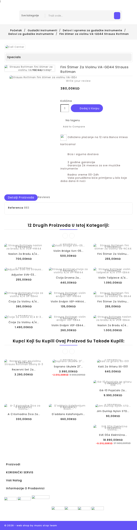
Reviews (44, 197)
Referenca (15, 207)
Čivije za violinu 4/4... (24, 322)
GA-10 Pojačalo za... (113, 390)
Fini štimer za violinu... (113, 254)
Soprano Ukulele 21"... (68, 366)
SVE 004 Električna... (113, 435)
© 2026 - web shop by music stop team (30, 525)
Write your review (76, 80)
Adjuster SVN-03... (23, 274)
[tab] (21, 197)
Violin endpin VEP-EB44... (68, 325)
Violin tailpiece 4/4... (113, 277)
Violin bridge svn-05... (68, 251)
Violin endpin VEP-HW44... (68, 301)
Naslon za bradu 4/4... (23, 254)
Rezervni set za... (24, 369)
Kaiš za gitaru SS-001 (113, 366)
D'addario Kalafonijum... (68, 414)
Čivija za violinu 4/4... (24, 301)
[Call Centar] (14, 47)
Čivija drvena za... (68, 277)
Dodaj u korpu (87, 109)
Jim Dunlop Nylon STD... (113, 411)
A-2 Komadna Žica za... (24, 414)
